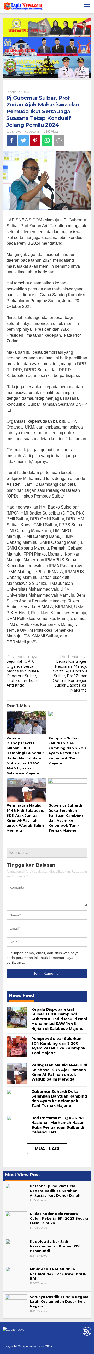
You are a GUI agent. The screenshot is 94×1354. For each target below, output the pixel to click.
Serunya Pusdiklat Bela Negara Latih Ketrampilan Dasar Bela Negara (59, 1301)
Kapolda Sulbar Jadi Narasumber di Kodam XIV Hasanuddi (55, 1246)
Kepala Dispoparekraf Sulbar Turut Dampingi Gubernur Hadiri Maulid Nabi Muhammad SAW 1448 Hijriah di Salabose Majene (59, 1019)
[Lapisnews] (23, 7)
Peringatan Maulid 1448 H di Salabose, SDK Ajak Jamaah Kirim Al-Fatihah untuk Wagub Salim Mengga (59, 1072)
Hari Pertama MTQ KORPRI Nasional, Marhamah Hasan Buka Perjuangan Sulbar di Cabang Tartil (58, 1125)
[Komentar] (59, 140)
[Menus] (86, 6)
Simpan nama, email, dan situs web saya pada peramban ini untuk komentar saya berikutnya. (43, 957)
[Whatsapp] (47, 140)
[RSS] (86, 1332)
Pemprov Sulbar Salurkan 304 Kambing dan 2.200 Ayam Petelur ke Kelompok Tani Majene (58, 1045)
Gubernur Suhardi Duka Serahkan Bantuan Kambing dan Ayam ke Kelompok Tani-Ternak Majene (59, 1098)
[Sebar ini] (12, 140)
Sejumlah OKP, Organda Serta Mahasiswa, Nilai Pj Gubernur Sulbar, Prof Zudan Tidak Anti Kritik (23, 671)
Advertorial (32, 131)
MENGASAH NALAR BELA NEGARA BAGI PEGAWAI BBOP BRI (58, 1274)
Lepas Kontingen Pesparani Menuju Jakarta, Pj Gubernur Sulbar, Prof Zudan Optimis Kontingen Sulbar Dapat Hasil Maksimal (69, 673)
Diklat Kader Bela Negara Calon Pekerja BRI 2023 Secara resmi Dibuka (59, 1218)
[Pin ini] (35, 140)
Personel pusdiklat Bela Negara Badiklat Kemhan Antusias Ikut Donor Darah (55, 1190)
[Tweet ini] (23, 140)
